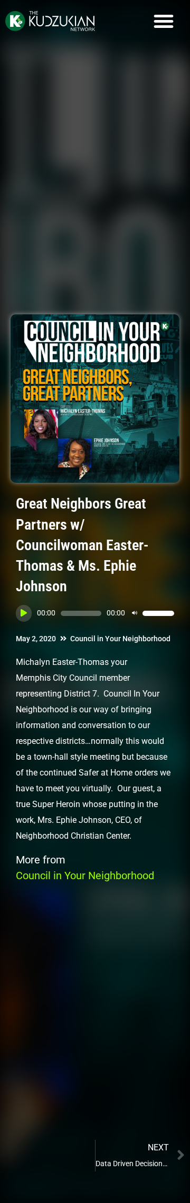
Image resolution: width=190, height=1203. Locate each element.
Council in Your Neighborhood (120, 638)
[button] (163, 21)
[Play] (24, 613)
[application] (95, 613)
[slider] (158, 613)
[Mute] (134, 613)
